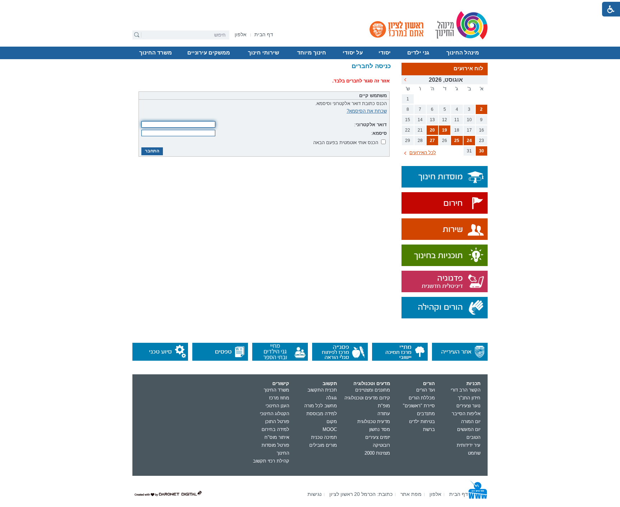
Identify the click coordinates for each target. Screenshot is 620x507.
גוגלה (331, 398)
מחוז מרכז (279, 398)
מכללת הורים (422, 398)
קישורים (280, 383)
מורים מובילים (323, 445)
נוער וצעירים (468, 405)
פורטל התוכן (277, 421)
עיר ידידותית (468, 445)
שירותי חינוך (263, 53)
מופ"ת (384, 405)
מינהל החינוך (462, 53)
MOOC (330, 429)
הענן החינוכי (277, 405)
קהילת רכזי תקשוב (271, 461)
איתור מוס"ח (276, 437)
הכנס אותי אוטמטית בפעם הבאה (345, 142)
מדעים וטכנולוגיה (371, 383)
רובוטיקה (381, 445)
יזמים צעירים (377, 437)
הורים (429, 383)
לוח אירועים (468, 68)
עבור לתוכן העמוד (310, 5)
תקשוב (330, 383)
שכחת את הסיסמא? (367, 111)
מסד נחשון (379, 429)
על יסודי (353, 53)
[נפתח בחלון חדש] (444, 203)
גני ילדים (418, 53)
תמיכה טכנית (324, 437)
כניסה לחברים (371, 66)
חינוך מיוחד (311, 53)
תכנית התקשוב (322, 390)
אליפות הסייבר (466, 413)
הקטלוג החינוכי (274, 413)
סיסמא (379, 133)
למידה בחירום (275, 429)
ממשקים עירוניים (208, 53)
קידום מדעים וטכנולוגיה (367, 398)
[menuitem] (240, 34)
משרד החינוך (155, 53)
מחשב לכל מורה (320, 405)
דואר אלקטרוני (371, 124)
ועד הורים (425, 390)
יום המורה (470, 421)
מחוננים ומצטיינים (372, 390)
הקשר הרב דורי (465, 390)
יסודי (385, 53)
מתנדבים (426, 413)
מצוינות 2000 (377, 453)
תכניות (473, 383)
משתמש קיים (373, 95)
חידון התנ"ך (469, 398)
